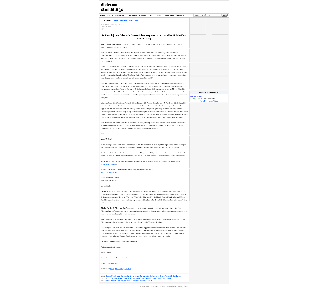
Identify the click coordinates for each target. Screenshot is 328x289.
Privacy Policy (183, 286)
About (110, 15)
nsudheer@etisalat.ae (113, 263)
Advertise (119, 15)
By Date (134, 20)
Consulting (132, 15)
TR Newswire (111, 7)
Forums (142, 15)
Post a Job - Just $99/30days (209, 101)
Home (102, 15)
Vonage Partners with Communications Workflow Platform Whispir (128, 280)
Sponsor (180, 15)
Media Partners (171, 286)
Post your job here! (196, 96)
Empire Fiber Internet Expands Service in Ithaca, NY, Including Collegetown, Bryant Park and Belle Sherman (143, 276)
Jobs (150, 15)
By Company (125, 20)
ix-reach (108, 27)
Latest (116, 20)
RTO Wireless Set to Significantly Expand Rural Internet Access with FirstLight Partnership (139, 278)
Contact (158, 15)
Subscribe (169, 15)
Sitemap (162, 286)
